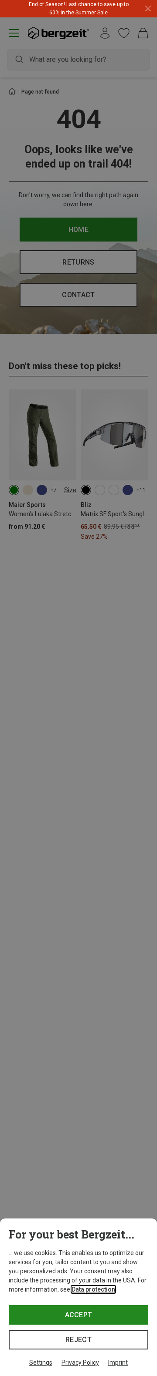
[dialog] (78, 1297)
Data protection (93, 1289)
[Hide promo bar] (148, 8)
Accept (78, 1315)
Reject (78, 1340)
